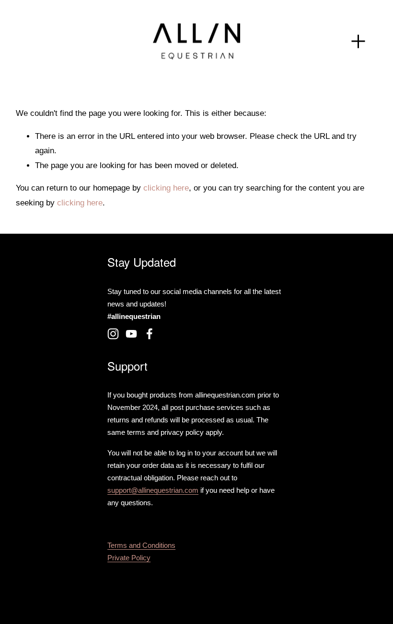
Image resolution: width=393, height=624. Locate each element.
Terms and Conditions (141, 545)
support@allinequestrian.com (152, 490)
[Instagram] (113, 334)
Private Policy (128, 558)
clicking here (166, 188)
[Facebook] (149, 334)
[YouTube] (131, 334)
